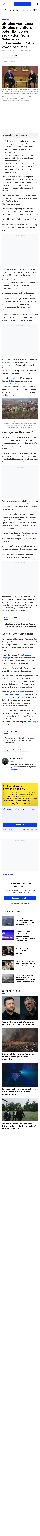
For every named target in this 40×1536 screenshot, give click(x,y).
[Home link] (20, 10)
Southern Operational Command (15, 694)
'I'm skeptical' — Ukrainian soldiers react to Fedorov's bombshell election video (19, 1091)
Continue (20, 825)
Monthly (10, 809)
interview (10, 359)
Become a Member (22, 4)
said (28, 307)
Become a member (20, 898)
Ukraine (5, 20)
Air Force (23, 692)
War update (24, 750)
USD (33, 809)
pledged (7, 642)
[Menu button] (37, 4)
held (11, 381)
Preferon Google (12, 55)
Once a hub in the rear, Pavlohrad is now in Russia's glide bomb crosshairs (19, 1056)
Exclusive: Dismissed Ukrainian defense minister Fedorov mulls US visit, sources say (19, 1126)
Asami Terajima (9, 61)
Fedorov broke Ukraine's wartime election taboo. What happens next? (20, 1023)
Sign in (26, 903)
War (14, 750)
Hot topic (6, 750)
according (17, 446)
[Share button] (36, 55)
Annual (21, 809)
